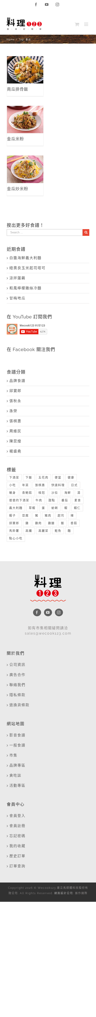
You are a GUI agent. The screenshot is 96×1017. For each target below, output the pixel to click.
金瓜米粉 (25, 115)
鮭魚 (58, 530)
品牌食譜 (17, 381)
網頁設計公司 (63, 893)
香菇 (74, 523)
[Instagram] (59, 612)
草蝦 (32, 508)
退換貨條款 (19, 705)
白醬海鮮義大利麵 (25, 258)
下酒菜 (14, 477)
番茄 (64, 500)
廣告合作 (17, 675)
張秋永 (15, 401)
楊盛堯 (15, 451)
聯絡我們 (17, 685)
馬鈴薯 (14, 530)
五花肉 (43, 477)
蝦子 (12, 515)
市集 (13, 755)
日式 (74, 485)
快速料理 (58, 485)
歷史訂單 (17, 856)
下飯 (28, 477)
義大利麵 (16, 508)
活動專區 (17, 785)
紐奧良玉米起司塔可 (27, 268)
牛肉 (38, 500)
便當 (58, 477)
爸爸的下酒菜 (19, 500)
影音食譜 (17, 735)
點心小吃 (16, 538)
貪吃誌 (15, 775)
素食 (77, 500)
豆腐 (25, 515)
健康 (71, 477)
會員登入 (17, 816)
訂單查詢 (17, 866)
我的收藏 (17, 846)
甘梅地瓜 (17, 298)
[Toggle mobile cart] (77, 24)
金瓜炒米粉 (25, 165)
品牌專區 (17, 765)
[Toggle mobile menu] (86, 24)
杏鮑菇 (27, 492)
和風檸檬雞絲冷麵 (25, 288)
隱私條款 (17, 695)
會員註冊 (17, 826)
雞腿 (51, 523)
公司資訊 (17, 665)
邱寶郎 (15, 391)
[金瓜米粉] (25, 119)
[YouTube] (48, 612)
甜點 (51, 500)
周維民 (15, 431)
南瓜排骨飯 (25, 65)
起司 (61, 515)
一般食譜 (17, 745)
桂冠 (41, 492)
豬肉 (48, 515)
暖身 (12, 492)
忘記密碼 (17, 836)
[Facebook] (37, 612)
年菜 (25, 485)
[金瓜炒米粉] (25, 169)
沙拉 (54, 492)
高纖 (28, 530)
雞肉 (38, 523)
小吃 (12, 485)
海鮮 (67, 492)
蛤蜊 (54, 508)
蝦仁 (77, 508)
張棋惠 (15, 421)
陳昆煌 (15, 441)
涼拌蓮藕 (17, 278)
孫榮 (13, 411)
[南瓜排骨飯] (25, 69)
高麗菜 (43, 530)
